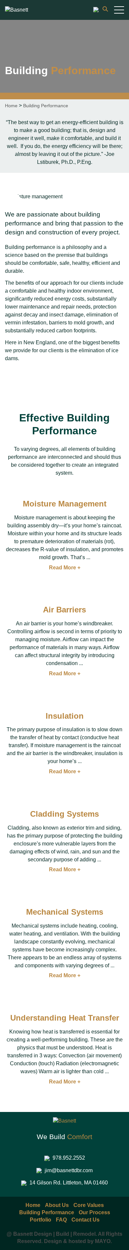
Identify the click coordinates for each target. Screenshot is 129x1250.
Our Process (94, 1212)
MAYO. (103, 1241)
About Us (57, 1205)
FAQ (61, 1220)
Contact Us (85, 1220)
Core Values (88, 1205)
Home (11, 105)
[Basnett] (16, 9)
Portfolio (40, 1220)
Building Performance (46, 1212)
